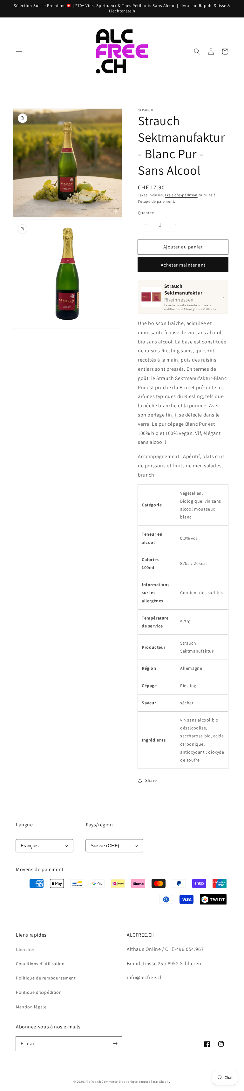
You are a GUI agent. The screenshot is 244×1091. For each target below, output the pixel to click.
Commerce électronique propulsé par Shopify (136, 1082)
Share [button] (151, 780)
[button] (19, 51)
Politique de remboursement (46, 978)
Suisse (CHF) (105, 845)
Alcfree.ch (93, 1082)
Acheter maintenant (183, 265)
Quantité (146, 212)
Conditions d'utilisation (40, 963)
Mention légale (31, 1007)
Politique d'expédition (39, 992)
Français (30, 845)
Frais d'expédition (181, 195)
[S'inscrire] (115, 1044)
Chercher (25, 949)
